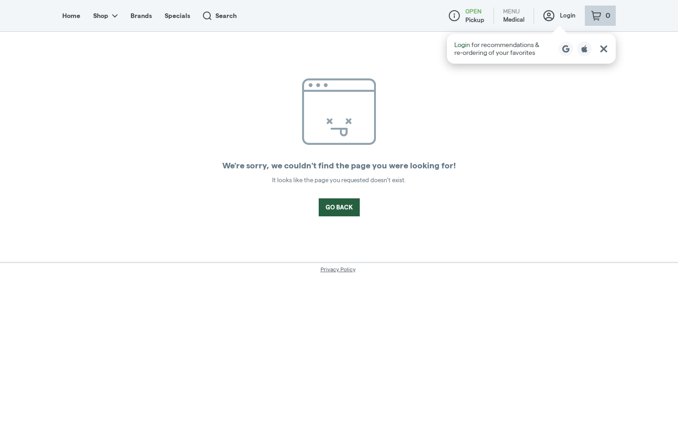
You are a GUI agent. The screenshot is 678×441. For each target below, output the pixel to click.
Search (226, 15)
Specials (177, 15)
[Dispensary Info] (454, 15)
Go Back (339, 207)
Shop (100, 15)
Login (568, 15)
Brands (141, 15)
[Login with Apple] (584, 49)
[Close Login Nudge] (603, 49)
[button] (531, 49)
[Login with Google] (566, 49)
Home (71, 15)
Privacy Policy (338, 269)
